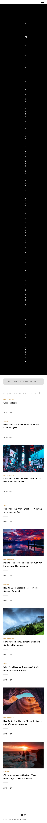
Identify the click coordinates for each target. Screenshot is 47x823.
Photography (8, 475)
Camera (6, 421)
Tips (5, 505)
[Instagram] (25, 815)
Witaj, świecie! (10, 403)
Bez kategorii (8, 399)
